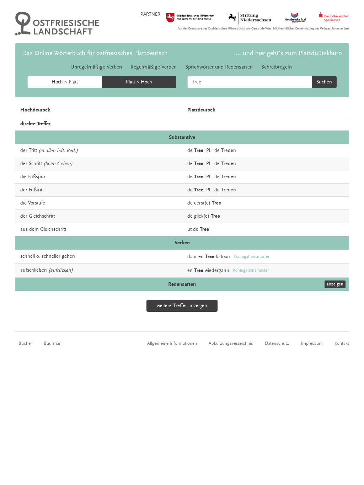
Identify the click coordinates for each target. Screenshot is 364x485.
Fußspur (37, 177)
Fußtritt (36, 190)
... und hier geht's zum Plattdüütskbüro (289, 53)
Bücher (25, 343)
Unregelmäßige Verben (96, 67)
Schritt (35, 164)
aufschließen (33, 270)
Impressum (312, 343)
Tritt (33, 150)
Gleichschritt (42, 216)
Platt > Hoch (139, 82)
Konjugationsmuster (251, 256)
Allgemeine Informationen (172, 343)
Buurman (52, 343)
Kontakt (341, 343)
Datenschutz (277, 343)
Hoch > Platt (65, 82)
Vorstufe (36, 203)
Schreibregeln (276, 67)
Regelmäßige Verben (153, 67)
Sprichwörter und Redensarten (219, 67)
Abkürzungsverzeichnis (231, 343)
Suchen (324, 82)
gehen (68, 256)
